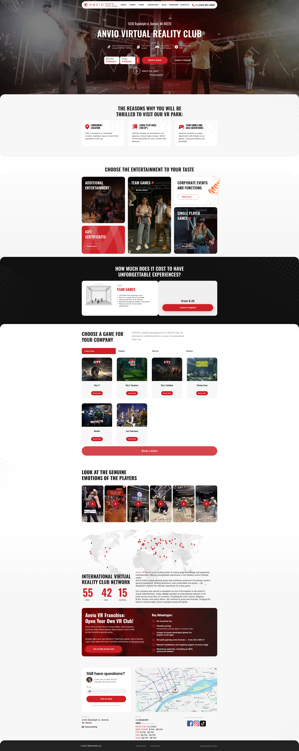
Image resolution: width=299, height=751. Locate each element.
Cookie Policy (155, 746)
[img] (195, 190)
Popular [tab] (121, 351)
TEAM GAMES (140, 182)
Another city (109, 4)
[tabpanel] (149, 402)
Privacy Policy (141, 746)
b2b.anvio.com (137, 642)
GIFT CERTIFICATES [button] (95, 234)
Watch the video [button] (150, 71)
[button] (136, 71)
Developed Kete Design (208, 746)
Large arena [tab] (89, 351)
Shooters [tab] (189, 351)
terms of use (117, 705)
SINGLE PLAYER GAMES (188, 215)
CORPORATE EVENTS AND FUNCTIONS (192, 185)
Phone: (89, 687)
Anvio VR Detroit (143, 572)
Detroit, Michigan (112, 6)
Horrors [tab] (155, 351)
